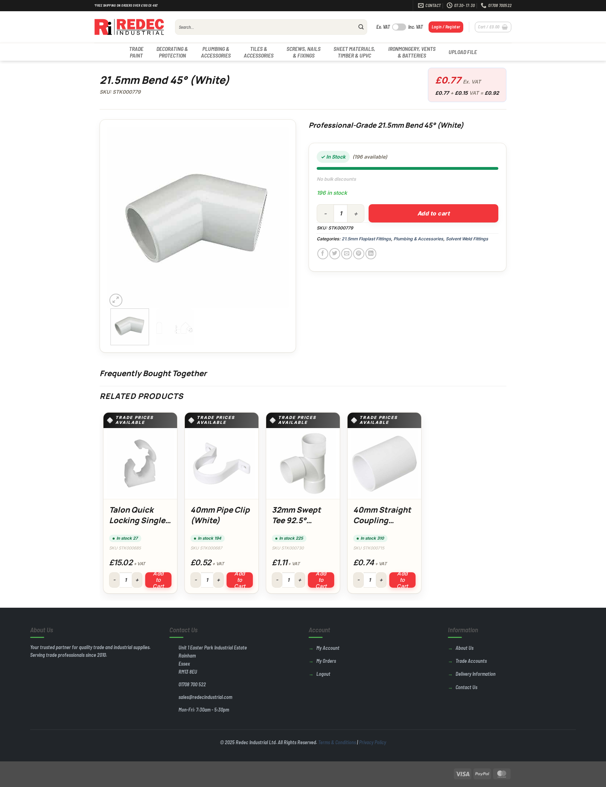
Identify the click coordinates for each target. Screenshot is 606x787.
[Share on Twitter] (334, 253)
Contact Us (466, 687)
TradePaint (136, 52)
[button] (446, 26)
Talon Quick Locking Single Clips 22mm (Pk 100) (138, 525)
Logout (323, 674)
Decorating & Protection (172, 52)
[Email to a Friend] (346, 253)
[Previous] (119, 217)
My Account (327, 648)
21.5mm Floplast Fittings (366, 238)
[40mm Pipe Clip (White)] (221, 463)
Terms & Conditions (337, 742)
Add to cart (433, 213)
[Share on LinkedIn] (370, 253)
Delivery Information (476, 674)
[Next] (276, 217)
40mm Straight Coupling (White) (382, 520)
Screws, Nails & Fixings (304, 52)
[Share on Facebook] (322, 253)
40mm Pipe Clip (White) (220, 515)
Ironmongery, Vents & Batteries (412, 52)
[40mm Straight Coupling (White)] (384, 463)
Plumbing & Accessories (216, 52)
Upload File (463, 51)
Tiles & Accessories (259, 52)
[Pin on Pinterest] (358, 253)
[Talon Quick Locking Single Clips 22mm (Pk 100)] (140, 463)
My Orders (326, 661)
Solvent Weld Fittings (467, 238)
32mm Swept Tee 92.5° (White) (296, 520)
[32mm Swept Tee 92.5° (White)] (303, 463)
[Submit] (361, 27)
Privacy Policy (372, 742)
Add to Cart (158, 580)
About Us (464, 648)
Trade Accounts (471, 661)
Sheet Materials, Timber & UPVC (354, 52)
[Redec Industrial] (129, 27)
